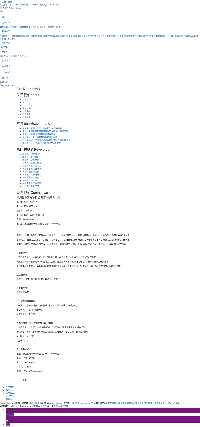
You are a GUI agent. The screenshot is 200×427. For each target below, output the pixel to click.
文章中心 (6, 72)
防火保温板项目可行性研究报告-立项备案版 (42, 128)
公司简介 (4, 26)
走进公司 (6, 22)
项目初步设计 (87, 35)
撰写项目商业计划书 (31, 162)
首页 (4, 16)
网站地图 (44, 4)
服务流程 (32, 26)
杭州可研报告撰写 (30, 156)
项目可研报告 (36, 35)
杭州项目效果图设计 (31, 168)
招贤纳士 (59, 26)
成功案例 (4, 47)
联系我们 (6, 77)
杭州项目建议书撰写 (31, 183)
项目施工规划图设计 (9, 38)
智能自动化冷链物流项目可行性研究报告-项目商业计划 (47, 139)
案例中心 (6, 42)
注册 (4, 1)
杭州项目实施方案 (30, 159)
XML (58, 4)
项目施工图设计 (191, 35)
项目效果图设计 (176, 35)
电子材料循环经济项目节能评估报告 (38, 134)
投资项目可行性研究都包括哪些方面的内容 (41, 142)
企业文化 (13, 26)
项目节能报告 (49, 35)
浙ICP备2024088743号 (82, 403)
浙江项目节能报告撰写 (154, 403)
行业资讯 (13, 55)
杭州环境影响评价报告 (133, 403)
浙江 (13, 406)
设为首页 (4, 4)
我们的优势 (23, 26)
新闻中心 (6, 51)
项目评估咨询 (130, 35)
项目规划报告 (75, 35)
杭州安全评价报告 (30, 177)
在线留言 (6, 66)
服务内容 (6, 31)
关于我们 (10, 387)
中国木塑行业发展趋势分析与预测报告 (39, 137)
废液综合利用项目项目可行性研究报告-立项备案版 (45, 131)
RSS (52, 4)
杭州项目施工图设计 (31, 154)
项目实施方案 (62, 35)
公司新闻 (4, 55)
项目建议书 (5, 35)
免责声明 (64, 406)
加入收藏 (14, 4)
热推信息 (24, 4)
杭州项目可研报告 (30, 174)
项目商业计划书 (161, 35)
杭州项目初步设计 (30, 180)
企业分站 (34, 4)
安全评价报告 (117, 35)
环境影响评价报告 (102, 35)
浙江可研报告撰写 (30, 186)
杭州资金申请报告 (30, 171)
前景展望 (41, 26)
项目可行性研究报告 (20, 35)
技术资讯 (22, 55)
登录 (10, 1)
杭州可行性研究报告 (31, 165)
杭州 (18, 406)
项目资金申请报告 (145, 35)
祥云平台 (36, 406)
